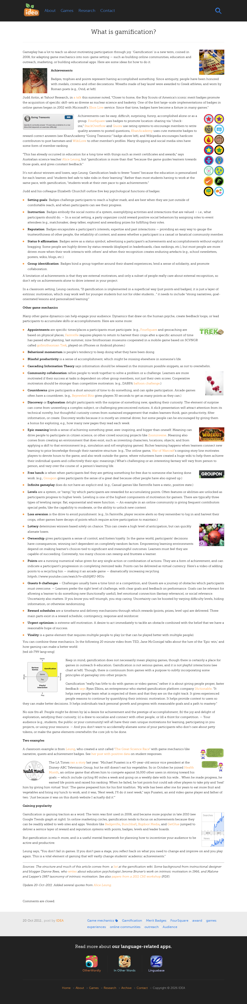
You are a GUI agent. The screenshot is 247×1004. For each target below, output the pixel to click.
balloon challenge (147, 383)
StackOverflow (95, 126)
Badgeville (112, 824)
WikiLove (79, 141)
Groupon (50, 478)
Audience (170, 927)
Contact (107, 10)
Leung (70, 749)
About (50, 10)
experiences (96, 927)
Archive (126, 988)
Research (86, 10)
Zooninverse (157, 435)
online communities (125, 927)
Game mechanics (100, 920)
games (211, 920)
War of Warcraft (163, 450)
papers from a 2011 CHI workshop (136, 876)
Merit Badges (156, 920)
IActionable (203, 688)
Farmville (72, 335)
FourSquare (96, 121)
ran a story (78, 762)
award (197, 920)
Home (66, 988)
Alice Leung (71, 159)
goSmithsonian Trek (52, 345)
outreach (152, 927)
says (82, 688)
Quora (117, 126)
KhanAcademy (142, 131)
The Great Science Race (132, 749)
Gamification (132, 920)
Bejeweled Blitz (83, 395)
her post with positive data (110, 754)
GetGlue (173, 824)
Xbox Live (96, 107)
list (116, 866)
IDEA (60, 920)
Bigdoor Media (149, 824)
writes (72, 871)
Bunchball (129, 824)
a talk (77, 97)
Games (67, 10)
